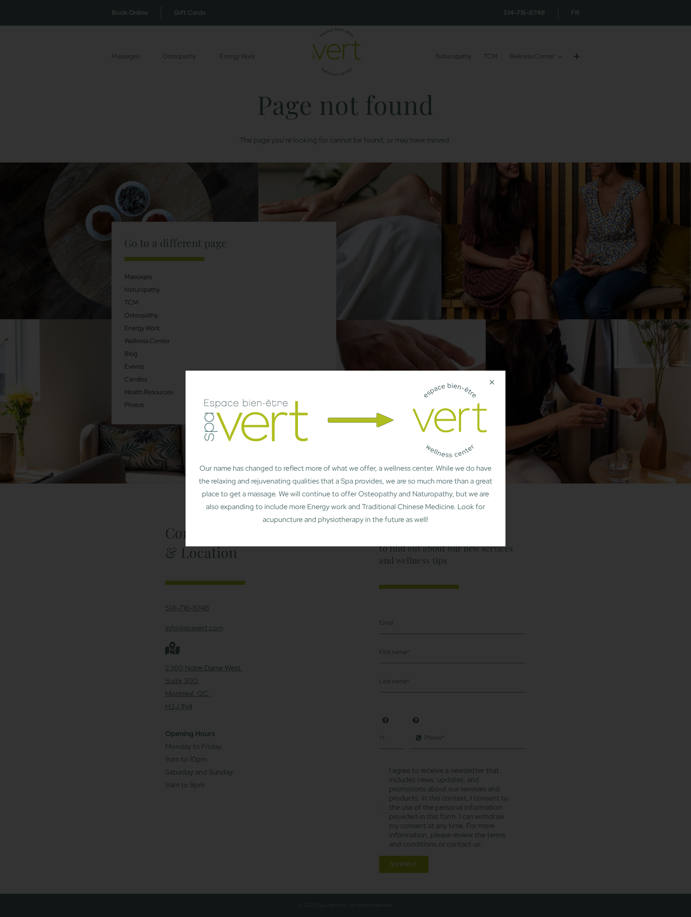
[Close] (491, 382)
